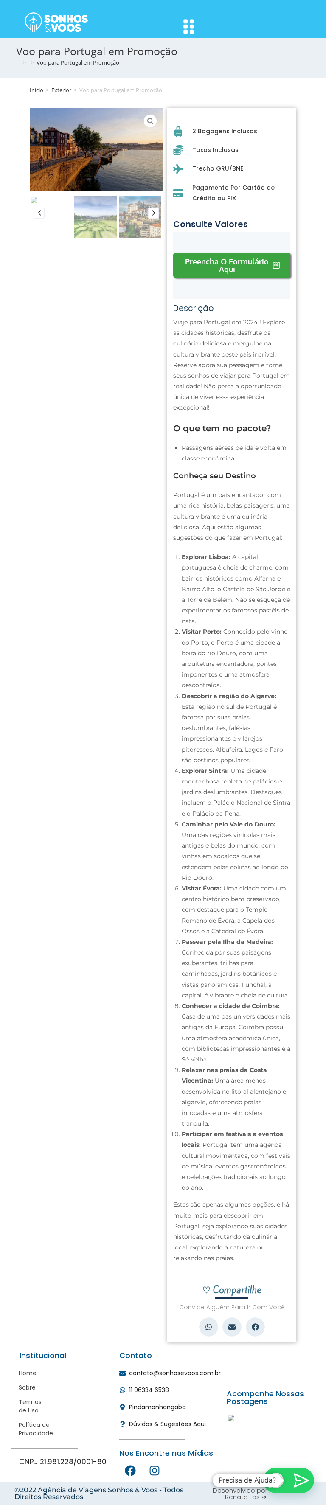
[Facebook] (130, 1471)
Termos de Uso (22, 1406)
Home (22, 1373)
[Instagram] (154, 1471)
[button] (208, 1327)
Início (36, 90)
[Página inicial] (18, 62)
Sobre (22, 1387)
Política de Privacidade (22, 1429)
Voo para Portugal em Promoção (78, 62)
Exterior (61, 90)
